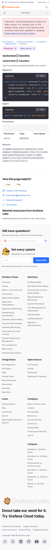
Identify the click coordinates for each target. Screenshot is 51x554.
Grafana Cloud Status (11, 353)
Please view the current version (20, 33)
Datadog (6, 388)
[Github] (29, 542)
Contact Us (32, 424)
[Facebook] (5, 542)
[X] (13, 542)
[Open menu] (46, 7)
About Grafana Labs (36, 404)
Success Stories (34, 420)
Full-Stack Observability (38, 286)
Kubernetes (7, 384)
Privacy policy (32, 266)
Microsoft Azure (9, 380)
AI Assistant (7, 294)
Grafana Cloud (21, 516)
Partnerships (33, 412)
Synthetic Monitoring (11, 327)
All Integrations (8, 365)
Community (7, 412)
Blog (4, 408)
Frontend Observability (12, 323)
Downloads (32, 372)
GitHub (30, 368)
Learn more (42, 2)
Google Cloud (8, 376)
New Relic (6, 392)
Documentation (7, 42)
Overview (6, 282)
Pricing (5, 286)
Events (5, 416)
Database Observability (12, 319)
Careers (30, 408)
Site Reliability (33, 315)
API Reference (42, 42)
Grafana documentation (25, 42)
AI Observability (34, 282)
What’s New (7, 349)
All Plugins (6, 368)
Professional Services (37, 431)
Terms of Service (26, 2)
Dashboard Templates (37, 376)
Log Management (35, 318)
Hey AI (30, 435)
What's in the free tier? (12, 290)
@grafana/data (11, 44)
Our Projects (32, 365)
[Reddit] (45, 542)
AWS (4, 372)
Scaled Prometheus (35, 304)
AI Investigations (9, 345)
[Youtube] (37, 542)
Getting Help (33, 428)
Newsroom (32, 416)
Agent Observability (10, 298)
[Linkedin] (21, 542)
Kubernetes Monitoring (12, 309)
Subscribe (41, 260)
